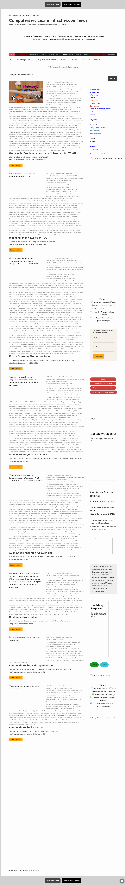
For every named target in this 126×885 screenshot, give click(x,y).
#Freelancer (67, 281)
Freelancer (41, 310)
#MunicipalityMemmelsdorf (42, 287)
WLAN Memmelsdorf (41, 150)
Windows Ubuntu (14, 230)
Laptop (75, 130)
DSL (80, 118)
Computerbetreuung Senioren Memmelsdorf (22, 111)
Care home (46, 299)
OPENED (11, 335)
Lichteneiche (26, 132)
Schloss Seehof (38, 139)
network (20, 136)
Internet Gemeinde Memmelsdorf (37, 125)
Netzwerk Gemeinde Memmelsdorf (40, 136)
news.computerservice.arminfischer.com (69, 212)
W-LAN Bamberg (15, 143)
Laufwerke (74, 207)
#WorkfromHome (14, 296)
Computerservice (26, 114)
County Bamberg (39, 118)
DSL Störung (70, 411)
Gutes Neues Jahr (32, 417)
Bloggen (74, 402)
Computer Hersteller (42, 404)
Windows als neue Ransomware (60, 228)
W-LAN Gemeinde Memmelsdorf (30, 143)
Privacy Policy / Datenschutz (46, 60)
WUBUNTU (58, 234)
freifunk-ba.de (72, 310)
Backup (55, 402)
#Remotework (47, 290)
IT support (14, 429)
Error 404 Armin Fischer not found (30, 356)
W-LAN (76, 141)
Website (18, 225)
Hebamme (66, 203)
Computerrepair (52, 111)
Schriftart (74, 216)
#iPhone (64, 98)
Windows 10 (49, 145)
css (21, 306)
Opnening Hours (28, 335)
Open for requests (61, 435)
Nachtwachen (54, 331)
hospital (58, 317)
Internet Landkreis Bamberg (23, 127)
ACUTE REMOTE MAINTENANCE (30, 296)
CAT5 (63, 107)
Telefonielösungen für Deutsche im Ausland (54, 342)
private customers (48, 335)
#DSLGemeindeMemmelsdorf (54, 278)
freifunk (55, 310)
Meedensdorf (52, 132)
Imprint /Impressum (23, 60)
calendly (104, 664)
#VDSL (62, 649)
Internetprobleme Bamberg (69, 127)
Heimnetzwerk (22, 125)
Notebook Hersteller (70, 433)
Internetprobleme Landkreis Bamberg (72, 426)
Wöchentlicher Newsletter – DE (28, 237)
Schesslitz (38, 216)
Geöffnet (51, 312)
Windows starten (75, 228)
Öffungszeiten (32, 214)
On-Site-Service (41, 214)
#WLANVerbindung (64, 105)
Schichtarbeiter (13, 340)
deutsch (58, 201)
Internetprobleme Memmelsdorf (31, 603)
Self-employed (62, 340)
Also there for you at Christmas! (29, 454)
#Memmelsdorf (19, 287)
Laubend (80, 130)
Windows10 (28, 148)
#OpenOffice (22, 290)
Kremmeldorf (55, 130)
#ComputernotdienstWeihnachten (55, 386)
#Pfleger (29, 290)
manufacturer (60, 429)
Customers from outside (24, 617)
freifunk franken (62, 310)
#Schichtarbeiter (41, 292)
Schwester (45, 340)
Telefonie (52, 221)
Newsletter (12, 214)
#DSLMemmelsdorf (69, 278)
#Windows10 (65, 100)
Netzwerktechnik (68, 136)
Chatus (63, 60)
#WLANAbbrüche (51, 102)
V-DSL (13, 344)
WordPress (69, 232)
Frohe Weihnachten (34, 415)
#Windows (58, 100)
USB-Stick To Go (75, 221)
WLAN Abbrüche (55, 148)
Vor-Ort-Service (68, 141)
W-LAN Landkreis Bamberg (49, 143)
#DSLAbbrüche (75, 642)
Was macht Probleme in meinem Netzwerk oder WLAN (42, 153)
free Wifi (42, 413)
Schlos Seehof (19, 139)
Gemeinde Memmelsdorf (51, 123)
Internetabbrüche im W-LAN (26, 727)
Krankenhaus (41, 324)
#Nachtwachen (64, 287)
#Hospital (35, 285)
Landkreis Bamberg (14, 326)
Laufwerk (67, 207)
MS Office (74, 328)
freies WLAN (39, 123)
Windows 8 (46, 228)
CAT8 (76, 107)
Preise (92, 141)
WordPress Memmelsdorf (46, 234)
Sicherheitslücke (14, 219)
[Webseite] (28, 36)
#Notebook (71, 98)
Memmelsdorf (78, 132)
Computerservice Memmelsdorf (67, 114)
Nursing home (24, 333)
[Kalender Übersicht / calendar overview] (47, 39)
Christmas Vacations (22, 404)
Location (97, 60)
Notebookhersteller (14, 435)
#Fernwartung (71, 93)
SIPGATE (73, 340)
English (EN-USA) (14, 310)
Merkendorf (39, 134)
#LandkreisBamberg (74, 285)
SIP (21, 219)
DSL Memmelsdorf (57, 120)
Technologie (59, 141)
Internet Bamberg (76, 420)
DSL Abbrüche (13, 120)
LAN (70, 130)
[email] (54, 36)
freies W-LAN (23, 123)
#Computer (70, 87)
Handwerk (13, 315)
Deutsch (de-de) (66, 201)
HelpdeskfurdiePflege (15, 317)
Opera (72, 214)
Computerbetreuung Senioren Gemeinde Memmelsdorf (55, 109)
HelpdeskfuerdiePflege (49, 315)
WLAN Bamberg (66, 148)
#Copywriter (70, 274)
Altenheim (59, 296)
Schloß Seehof (28, 139)
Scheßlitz (51, 216)
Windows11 (36, 148)
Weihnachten (30, 445)
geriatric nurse (60, 312)
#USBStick (12, 294)
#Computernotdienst (52, 265)
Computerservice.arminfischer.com (19, 54)
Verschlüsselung (14, 223)
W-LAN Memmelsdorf (64, 143)
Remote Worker (31, 337)
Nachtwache (45, 331)
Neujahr (36, 433)
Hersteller (52, 317)
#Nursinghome (13, 290)
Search (112, 78)
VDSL (18, 344)
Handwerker (20, 315)
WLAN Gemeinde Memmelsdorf (41, 351)
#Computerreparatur (74, 89)
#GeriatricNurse (77, 283)
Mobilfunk (66, 431)
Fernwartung (67, 120)
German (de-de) (52, 203)
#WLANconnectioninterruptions (67, 102)
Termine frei (41, 440)
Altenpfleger (73, 296)
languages (55, 207)
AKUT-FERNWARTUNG (34, 107)
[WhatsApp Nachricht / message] (69, 36)
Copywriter (67, 303)
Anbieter (26, 299)
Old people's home (48, 333)
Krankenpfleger (50, 324)
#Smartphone (50, 100)
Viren (21, 223)
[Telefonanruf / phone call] (41, 36)
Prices (92, 138)
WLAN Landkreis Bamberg (26, 150)
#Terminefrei (58, 399)
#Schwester (50, 292)
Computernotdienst (41, 111)
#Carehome (70, 263)
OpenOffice (66, 214)
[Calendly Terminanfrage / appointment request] (79, 39)
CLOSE (53, 299)
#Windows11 (74, 100)
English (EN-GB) (76, 308)
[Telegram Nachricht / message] (93, 36)
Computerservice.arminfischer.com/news (48, 20)
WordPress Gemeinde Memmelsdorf (27, 234)
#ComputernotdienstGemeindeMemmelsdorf (59, 267)
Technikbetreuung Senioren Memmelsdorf (42, 141)
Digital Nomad (57, 306)
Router (12, 139)
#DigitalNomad (50, 276)
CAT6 (67, 107)
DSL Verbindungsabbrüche (71, 653)
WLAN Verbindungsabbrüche (56, 150)
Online (59, 214)
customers (26, 306)
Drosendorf (59, 118)
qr (89, 60)
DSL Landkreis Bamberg (44, 120)
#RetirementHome (30, 292)
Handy (60, 203)
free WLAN (15, 123)
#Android (63, 87)
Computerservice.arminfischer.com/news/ (21, 118)
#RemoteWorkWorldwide (16, 292)
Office (31, 333)
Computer (17, 109)
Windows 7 (39, 228)
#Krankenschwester (61, 285)
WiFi (27, 145)
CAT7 (72, 107)
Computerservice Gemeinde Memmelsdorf (44, 114)
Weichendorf (75, 143)
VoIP (25, 223)
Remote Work (30, 216)
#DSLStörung (50, 646)
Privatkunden (70, 335)
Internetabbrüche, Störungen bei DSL (32, 665)
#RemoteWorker (57, 290)
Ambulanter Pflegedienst (16, 299)
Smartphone (26, 219)
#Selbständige (59, 292)
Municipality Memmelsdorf (67, 134)
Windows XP (23, 230)
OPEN (78, 333)
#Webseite (30, 294)
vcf (83, 60)
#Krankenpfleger (49, 285)
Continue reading (15, 165)
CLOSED (59, 299)
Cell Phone (60, 584)
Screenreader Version (72, 4)
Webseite (76, 223)
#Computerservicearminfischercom (69, 91)
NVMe (25, 214)
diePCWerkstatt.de (46, 306)
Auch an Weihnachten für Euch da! (30, 552)
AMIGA (36, 402)
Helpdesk (73, 203)
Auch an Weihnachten (45, 402)
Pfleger (36, 335)
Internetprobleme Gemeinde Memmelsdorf (38, 130)
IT (35, 324)
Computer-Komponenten (21, 301)
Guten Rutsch (22, 417)
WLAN (43, 148)
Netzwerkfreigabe (57, 136)
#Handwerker (13, 285)
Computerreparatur (74, 111)
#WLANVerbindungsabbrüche (17, 107)
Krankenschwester (61, 324)
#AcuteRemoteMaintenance (63, 82)
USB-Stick (66, 221)
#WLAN (81, 100)
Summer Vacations (22, 342)
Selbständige (52, 340)
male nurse (61, 326)
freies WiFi (32, 123)
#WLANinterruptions (51, 105)
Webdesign (61, 223)
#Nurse (80, 287)
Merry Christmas (57, 431)
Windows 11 (74, 145)
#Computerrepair (51, 89)
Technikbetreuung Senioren (56, 219)
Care (80, 699)
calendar (74, 60)
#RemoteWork (37, 290)
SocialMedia (34, 219)
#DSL (66, 276)
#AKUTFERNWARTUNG (70, 84)
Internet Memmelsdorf (39, 127)
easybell (68, 308)
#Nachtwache (55, 287)
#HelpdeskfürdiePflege (24, 285)
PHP (76, 214)
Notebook (19, 214)
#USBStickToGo (20, 294)
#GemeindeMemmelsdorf (62, 96)
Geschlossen (79, 312)
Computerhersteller (54, 404)
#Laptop (64, 189)
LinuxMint (29, 210)
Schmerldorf (47, 139)
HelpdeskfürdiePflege (42, 317)
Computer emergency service (29, 109)
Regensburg (12, 216)
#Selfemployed (68, 292)
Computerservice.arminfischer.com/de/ (103, 388)
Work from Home (60, 353)
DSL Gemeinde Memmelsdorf (27, 120)
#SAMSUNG (78, 98)
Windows (36, 145)
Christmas (12, 404)
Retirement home (52, 337)
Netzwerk (26, 136)
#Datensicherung (72, 390)
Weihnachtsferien (40, 445)
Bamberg (45, 107)
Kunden (79, 324)
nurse (17, 333)
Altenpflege (66, 296)
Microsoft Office (65, 328)
